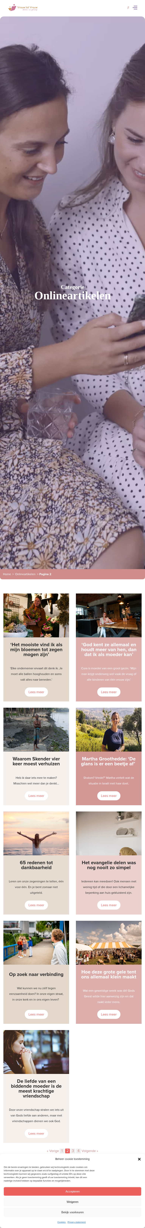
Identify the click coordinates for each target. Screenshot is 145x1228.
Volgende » (90, 1151)
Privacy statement (77, 1222)
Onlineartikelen (25, 574)
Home (7, 574)
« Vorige (53, 1151)
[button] (139, 1159)
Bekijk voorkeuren (72, 1212)
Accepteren (73, 1191)
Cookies (61, 1222)
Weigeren (72, 1201)
